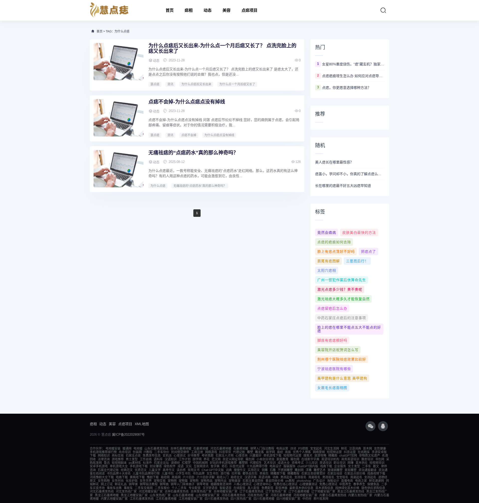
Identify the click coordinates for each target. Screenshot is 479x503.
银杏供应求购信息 (373, 488)
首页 (170, 10)
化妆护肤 (132, 481)
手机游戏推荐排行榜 (103, 452)
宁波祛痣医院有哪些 (334, 369)
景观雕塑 (351, 470)
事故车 (128, 488)
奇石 (225, 466)
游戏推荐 (118, 459)
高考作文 (169, 470)
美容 (227, 10)
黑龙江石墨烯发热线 (350, 491)
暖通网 (126, 448)
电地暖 (137, 448)
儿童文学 (155, 470)
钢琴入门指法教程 (262, 448)
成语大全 (284, 463)
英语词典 (264, 477)
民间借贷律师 (180, 452)
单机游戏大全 (119, 466)
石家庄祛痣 (334, 473)
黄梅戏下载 (137, 477)
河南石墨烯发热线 (233, 495)
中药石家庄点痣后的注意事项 (341, 318)
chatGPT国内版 (307, 466)
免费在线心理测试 (285, 484)
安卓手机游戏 (99, 466)
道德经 (175, 463)
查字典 (215, 466)
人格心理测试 (242, 484)
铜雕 (265, 470)
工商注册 (197, 452)
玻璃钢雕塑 (335, 470)
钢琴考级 (203, 484)
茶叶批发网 (320, 499)
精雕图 (332, 455)
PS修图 (303, 448)
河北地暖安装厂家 (151, 491)
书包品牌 (199, 473)
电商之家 (361, 481)
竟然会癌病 (326, 233)
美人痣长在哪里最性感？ (334, 162)
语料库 (158, 459)
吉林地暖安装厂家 (226, 491)
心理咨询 (241, 455)
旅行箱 (225, 473)
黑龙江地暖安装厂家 (134, 495)
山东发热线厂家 (160, 495)
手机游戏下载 (139, 466)
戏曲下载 (326, 466)
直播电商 (347, 481)
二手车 (366, 466)
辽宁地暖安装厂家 (323, 491)
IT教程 (148, 452)
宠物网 (172, 481)
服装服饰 (289, 466)
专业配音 (195, 488)
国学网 (197, 459)
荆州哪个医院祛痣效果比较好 (341, 359)
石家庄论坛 (161, 463)
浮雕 (309, 470)
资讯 (170, 84)
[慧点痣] (109, 10)
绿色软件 (170, 466)
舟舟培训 (125, 452)
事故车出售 (114, 488)
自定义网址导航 (233, 459)
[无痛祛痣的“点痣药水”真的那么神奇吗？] (118, 168)
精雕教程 (293, 473)
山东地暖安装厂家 (208, 495)
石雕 (273, 470)
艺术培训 (270, 463)
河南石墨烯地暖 (280, 495)
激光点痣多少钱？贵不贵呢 (339, 289)
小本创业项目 (265, 459)
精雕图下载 (277, 473)
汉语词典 (355, 448)
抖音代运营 (237, 466)
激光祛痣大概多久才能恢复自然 (343, 299)
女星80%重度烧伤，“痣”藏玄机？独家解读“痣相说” (353, 64)
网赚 (351, 463)
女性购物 (104, 481)
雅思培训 (367, 459)
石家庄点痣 (133, 455)
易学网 (270, 452)
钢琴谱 (133, 484)
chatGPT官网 (348, 455)
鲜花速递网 (376, 481)
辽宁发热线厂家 (275, 491)
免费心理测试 (328, 484)
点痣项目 (249, 10)
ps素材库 (135, 463)
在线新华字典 (310, 459)
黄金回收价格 (274, 481)
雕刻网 (299, 470)
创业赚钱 (156, 466)
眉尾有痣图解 (328, 261)
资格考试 (298, 463)
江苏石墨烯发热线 (142, 499)
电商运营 (282, 448)
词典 (229, 470)
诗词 (293, 448)
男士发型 (132, 459)
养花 (207, 459)
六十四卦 (189, 477)
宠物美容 (234, 481)
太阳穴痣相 (326, 270)
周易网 (176, 477)
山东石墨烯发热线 (156, 448)
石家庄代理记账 (108, 470)
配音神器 (281, 488)
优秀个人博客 (302, 452)
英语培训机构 (330, 459)
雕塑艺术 (320, 470)
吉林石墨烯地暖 (180, 448)
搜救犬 (307, 455)
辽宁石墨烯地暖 (298, 491)
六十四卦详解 (206, 477)
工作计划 (185, 459)
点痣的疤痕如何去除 (334, 242)
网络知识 (104, 455)
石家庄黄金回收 (252, 481)
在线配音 (239, 488)
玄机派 (167, 455)
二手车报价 (162, 488)
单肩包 (263, 473)
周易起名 (356, 477)
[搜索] (383, 10)
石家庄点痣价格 (354, 473)
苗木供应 (361, 463)
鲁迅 (107, 463)
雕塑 (250, 452)
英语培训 (326, 463)
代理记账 (239, 452)
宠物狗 (194, 481)
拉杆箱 (236, 473)
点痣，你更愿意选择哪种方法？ (346, 88)
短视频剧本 (119, 463)
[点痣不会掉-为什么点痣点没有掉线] (118, 117)
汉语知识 (171, 459)
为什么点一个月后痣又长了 (237, 84)
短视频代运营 (292, 455)
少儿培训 (312, 463)
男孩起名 (286, 477)
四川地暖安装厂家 (288, 499)
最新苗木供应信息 (301, 488)
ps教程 (290, 481)
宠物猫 (183, 481)
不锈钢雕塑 (285, 470)
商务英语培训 (350, 459)
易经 (280, 452)
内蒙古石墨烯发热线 (332, 495)
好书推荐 (194, 455)
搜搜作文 (240, 470)
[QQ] (383, 426)
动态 (208, 10)
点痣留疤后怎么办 (332, 308)
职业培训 (340, 463)
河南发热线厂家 (257, 495)
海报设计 (333, 481)
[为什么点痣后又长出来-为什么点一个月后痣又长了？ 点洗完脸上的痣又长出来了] (118, 61)
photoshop (304, 481)
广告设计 (319, 481)
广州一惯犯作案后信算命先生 (341, 280)
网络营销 (319, 452)
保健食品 (373, 484)
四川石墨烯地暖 (263, 499)
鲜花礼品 (121, 484)
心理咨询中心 (262, 484)
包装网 (137, 452)
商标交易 (118, 455)
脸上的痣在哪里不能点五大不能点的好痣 (349, 329)
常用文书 (194, 470)
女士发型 (354, 466)
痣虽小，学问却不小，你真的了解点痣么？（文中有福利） (349, 174)
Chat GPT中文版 (213, 470)
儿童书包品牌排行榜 (146, 473)
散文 (376, 466)
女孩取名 (300, 477)
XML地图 (142, 424)
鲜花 (344, 448)
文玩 (189, 466)
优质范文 (141, 470)
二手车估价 (161, 452)
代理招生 (256, 463)
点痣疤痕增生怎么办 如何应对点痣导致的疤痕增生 (353, 76)
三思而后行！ (357, 261)
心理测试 (180, 455)
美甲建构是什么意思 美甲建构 (342, 378)
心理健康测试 (308, 484)
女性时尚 (118, 481)
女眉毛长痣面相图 (332, 388)
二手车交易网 (144, 488)
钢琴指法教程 (149, 484)
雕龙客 (259, 452)
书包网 (379, 459)
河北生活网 (331, 448)
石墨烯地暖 (200, 448)
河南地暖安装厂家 (305, 495)
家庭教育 (282, 459)
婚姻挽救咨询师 (221, 484)
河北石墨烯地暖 (220, 448)
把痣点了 (368, 251)
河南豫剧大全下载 (102, 477)
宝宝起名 (316, 448)
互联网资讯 (201, 466)
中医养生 (345, 484)
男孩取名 (328, 477)
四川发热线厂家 (241, 499)
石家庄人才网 (225, 455)
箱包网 (249, 459)
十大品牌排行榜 (256, 466)
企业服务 (340, 466)
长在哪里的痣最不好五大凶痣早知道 (343, 186)
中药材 (306, 499)
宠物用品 (207, 481)
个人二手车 (179, 488)
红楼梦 (186, 463)
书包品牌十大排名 (119, 473)
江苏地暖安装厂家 (191, 499)
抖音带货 (225, 452)
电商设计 (275, 466)
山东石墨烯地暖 (183, 495)
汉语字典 (250, 477)
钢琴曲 (164, 484)
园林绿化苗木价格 (347, 488)
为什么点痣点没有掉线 (219, 135)
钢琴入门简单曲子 (183, 484)
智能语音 (226, 488)
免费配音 (267, 488)
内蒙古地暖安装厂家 (114, 499)
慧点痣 (154, 84)
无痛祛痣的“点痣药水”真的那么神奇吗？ (193, 152)
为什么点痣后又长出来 (196, 84)
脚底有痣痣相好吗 (332, 340)
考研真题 (208, 455)
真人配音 (253, 488)
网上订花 (107, 484)
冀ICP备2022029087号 (128, 434)
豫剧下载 (153, 477)
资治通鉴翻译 (367, 470)
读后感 (181, 470)
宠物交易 (160, 481)
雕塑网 (243, 463)
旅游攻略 (320, 455)
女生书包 (213, 473)
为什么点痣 (157, 186)
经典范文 (127, 470)
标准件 (147, 463)
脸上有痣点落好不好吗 (336, 251)
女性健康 (380, 448)
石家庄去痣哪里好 (313, 473)
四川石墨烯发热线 (217, 499)
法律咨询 (104, 459)
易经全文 (236, 477)
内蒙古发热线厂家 (360, 495)
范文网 (216, 459)
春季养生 (359, 484)
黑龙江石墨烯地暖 (107, 495)
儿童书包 (168, 473)
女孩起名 (370, 477)
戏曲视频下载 (376, 473)
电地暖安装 (113, 448)
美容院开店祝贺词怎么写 (338, 350)
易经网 (165, 477)
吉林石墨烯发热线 (177, 491)
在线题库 (364, 452)
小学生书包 (183, 473)
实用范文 (254, 470)
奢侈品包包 (249, 473)
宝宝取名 (342, 477)
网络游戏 (211, 452)
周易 (288, 452)
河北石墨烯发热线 (102, 491)
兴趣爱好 (255, 455)
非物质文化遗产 (369, 455)
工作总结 (146, 459)
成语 (181, 466)
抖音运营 (350, 452)
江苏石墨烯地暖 (166, 499)
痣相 (189, 10)
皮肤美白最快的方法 (359, 233)
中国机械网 (200, 463)
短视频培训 (376, 463)
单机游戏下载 (272, 455)
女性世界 (146, 481)
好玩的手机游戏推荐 (223, 463)
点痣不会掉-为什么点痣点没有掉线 (186, 102)
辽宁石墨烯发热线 (251, 491)
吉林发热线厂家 (201, 491)
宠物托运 (221, 481)
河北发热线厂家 (126, 491)
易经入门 (223, 477)
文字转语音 (210, 488)
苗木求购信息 (324, 488)
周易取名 (314, 477)
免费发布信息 (152, 455)
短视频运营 (334, 452)
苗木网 (367, 448)
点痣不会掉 (188, 135)
